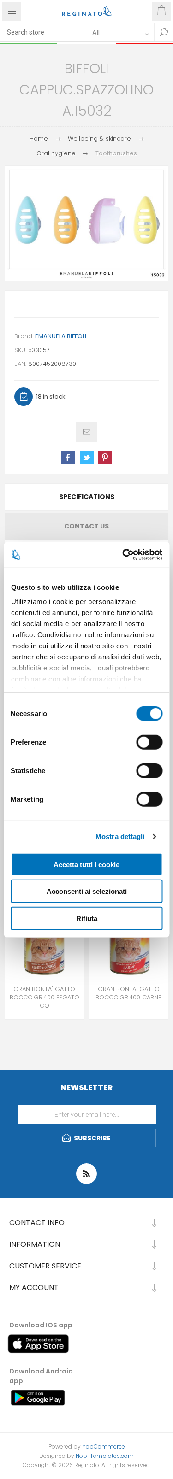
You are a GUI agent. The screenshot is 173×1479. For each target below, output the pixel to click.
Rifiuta (86, 918)
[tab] (86, 497)
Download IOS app (40, 1325)
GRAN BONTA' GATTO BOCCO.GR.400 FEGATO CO (44, 997)
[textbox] (42, 32)
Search (164, 32)
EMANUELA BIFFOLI (60, 336)
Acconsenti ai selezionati (87, 891)
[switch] (149, 741)
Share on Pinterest (105, 457)
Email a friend (86, 432)
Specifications (86, 496)
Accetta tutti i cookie (86, 864)
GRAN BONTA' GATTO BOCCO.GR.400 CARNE (128, 993)
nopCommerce (103, 1446)
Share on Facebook (68, 457)
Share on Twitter (87, 457)
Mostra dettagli (120, 836)
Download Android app (41, 1376)
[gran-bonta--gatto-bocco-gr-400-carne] (129, 941)
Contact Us (86, 526)
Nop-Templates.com (105, 1456)
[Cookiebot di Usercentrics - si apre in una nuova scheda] (123, 555)
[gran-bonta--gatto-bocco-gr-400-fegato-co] (44, 941)
